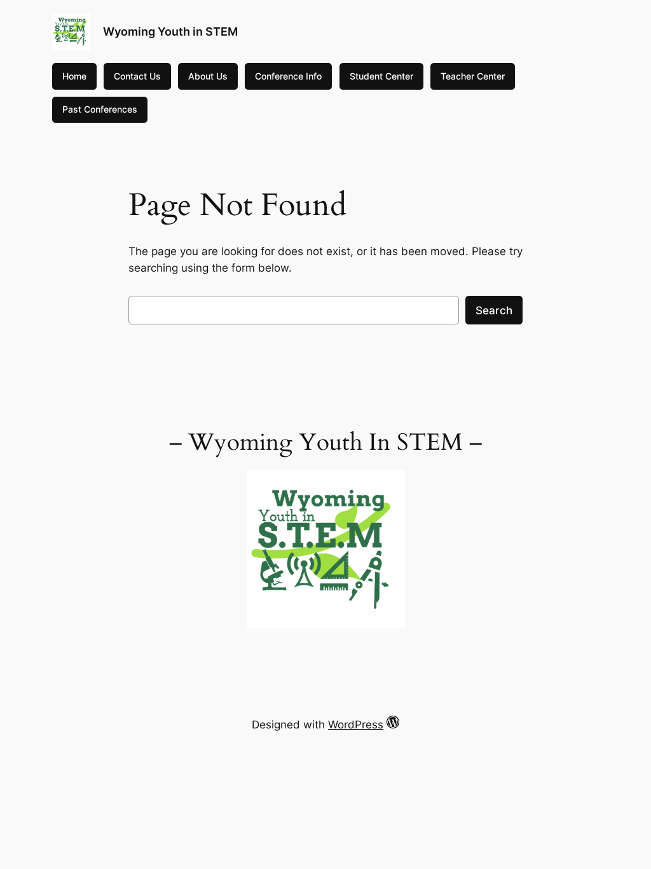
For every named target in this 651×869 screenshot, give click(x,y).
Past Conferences (99, 109)
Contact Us (137, 76)
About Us (208, 76)
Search (494, 310)
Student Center (381, 76)
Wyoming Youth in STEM (170, 31)
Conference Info (288, 76)
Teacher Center (473, 76)
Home (74, 76)
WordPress (355, 724)
